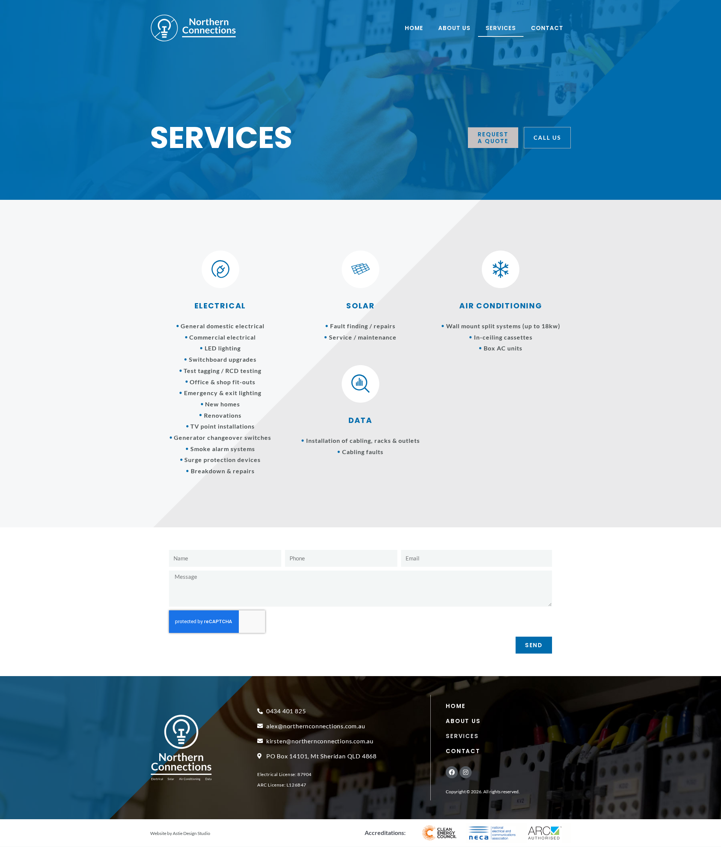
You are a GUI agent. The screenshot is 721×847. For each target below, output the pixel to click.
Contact (547, 28)
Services (501, 28)
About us (454, 28)
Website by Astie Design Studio (180, 833)
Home (414, 28)
